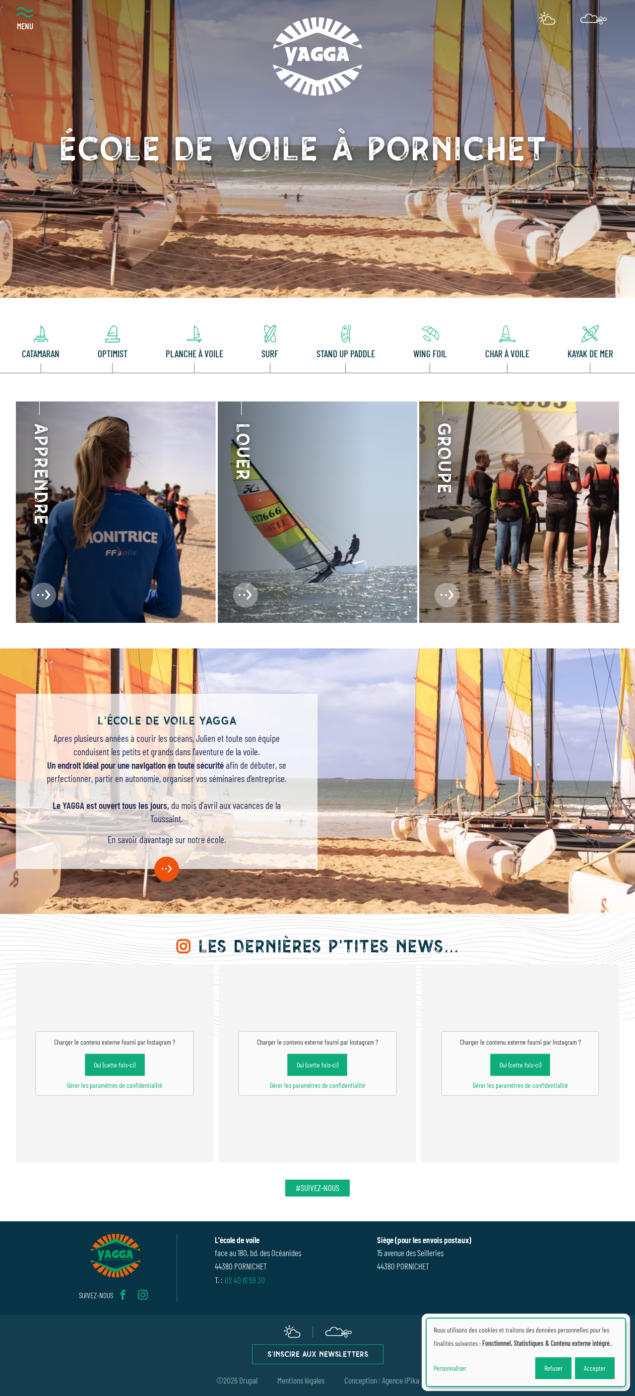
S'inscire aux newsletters (317, 1355)
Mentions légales (300, 1380)
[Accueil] (317, 56)
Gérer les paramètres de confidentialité (114, 1085)
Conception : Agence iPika (381, 1380)
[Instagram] (142, 1294)
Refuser (553, 1368)
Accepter (595, 1368)
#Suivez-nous (317, 1188)
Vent (593, 18)
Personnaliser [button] (450, 1368)
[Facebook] (123, 1294)
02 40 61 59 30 (245, 1280)
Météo (547, 18)
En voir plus (166, 869)
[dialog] (526, 1352)
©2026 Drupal (236, 1380)
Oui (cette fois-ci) (114, 1065)
